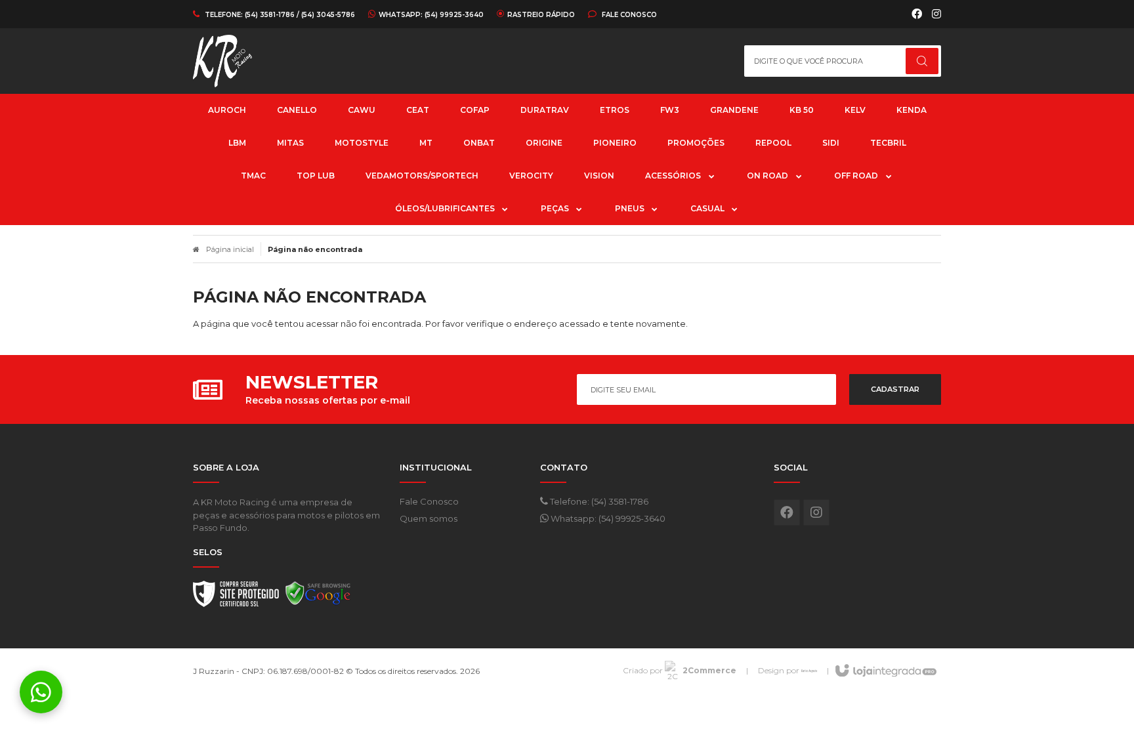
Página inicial (230, 249)
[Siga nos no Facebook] (917, 14)
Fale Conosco (628, 14)
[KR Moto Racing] (268, 61)
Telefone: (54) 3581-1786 (598, 501)
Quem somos (428, 518)
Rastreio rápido (541, 14)
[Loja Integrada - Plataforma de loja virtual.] (885, 671)
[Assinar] (895, 389)
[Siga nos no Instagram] (936, 14)
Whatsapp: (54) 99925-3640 (607, 518)
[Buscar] (922, 61)
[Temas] (809, 670)
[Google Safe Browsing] (318, 597)
